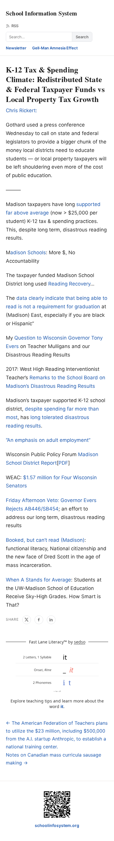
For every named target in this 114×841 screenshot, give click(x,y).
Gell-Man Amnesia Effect (55, 48)
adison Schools (28, 252)
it (62, 706)
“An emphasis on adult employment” (48, 440)
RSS (14, 25)
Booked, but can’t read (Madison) (45, 540)
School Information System (41, 13)
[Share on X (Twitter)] (26, 619)
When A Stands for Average (38, 580)
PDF (63, 463)
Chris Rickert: (21, 110)
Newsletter (16, 48)
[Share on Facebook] (38, 619)
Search (82, 36)
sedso (79, 642)
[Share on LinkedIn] (51, 619)
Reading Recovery (69, 284)
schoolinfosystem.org (57, 825)
